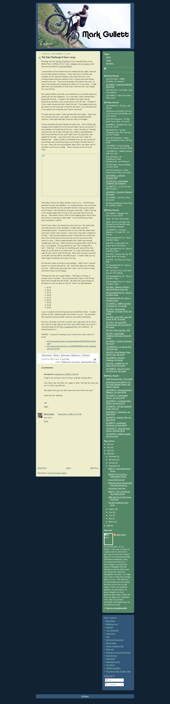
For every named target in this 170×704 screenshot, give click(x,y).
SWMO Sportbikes (113, 668)
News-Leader (111, 643)
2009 (109, 454)
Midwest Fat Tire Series (80, 64)
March (111, 522)
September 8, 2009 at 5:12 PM (69, 414)
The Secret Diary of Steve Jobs (118, 671)
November (113, 460)
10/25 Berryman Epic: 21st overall (119, 379)
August (112, 509)
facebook (109, 627)
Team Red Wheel (65, 66)
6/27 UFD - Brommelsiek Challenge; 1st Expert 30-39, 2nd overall (118, 311)
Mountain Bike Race (89, 362)
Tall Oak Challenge (62, 61)
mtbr (108, 637)
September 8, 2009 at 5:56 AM (66, 374)
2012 (109, 444)
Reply (46, 407)
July (110, 512)
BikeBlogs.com (112, 624)
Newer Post (42, 468)
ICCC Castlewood (66, 327)
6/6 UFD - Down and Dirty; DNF (118, 330)
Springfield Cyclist (113, 662)
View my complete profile (116, 608)
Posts (109, 680)
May (111, 519)
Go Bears (85, 696)
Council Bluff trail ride (116, 480)
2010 (109, 451)
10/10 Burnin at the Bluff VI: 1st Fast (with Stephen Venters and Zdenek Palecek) (118, 384)
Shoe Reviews (111, 656)
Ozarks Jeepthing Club (115, 646)
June (111, 515)
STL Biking (110, 665)
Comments (111, 684)
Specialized (110, 659)
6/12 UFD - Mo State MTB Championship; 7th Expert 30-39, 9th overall (118, 325)
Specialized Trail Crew (116, 488)
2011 (109, 447)
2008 (109, 526)
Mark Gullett (49, 414)
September (113, 466)
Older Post (94, 468)
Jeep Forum (110, 634)
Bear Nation (110, 621)
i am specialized (112, 630)
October (112, 463)
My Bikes (109, 64)
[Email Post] (94, 359)
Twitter (108, 60)
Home (68, 468)
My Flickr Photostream (115, 640)
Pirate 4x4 (110, 649)
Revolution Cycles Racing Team (118, 653)
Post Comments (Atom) (57, 473)
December (113, 457)
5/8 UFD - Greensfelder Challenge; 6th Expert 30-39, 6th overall (118, 336)
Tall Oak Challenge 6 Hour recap (58, 57)
